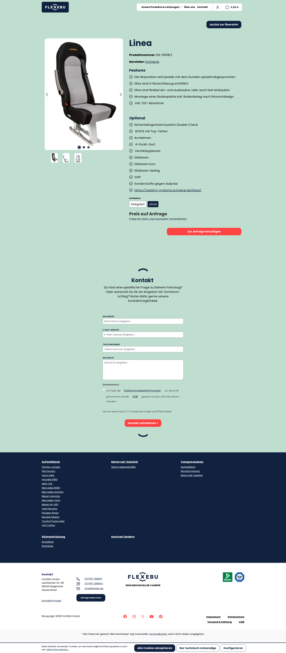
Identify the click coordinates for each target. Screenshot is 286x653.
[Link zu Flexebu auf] (125, 616)
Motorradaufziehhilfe (123, 467)
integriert (138, 204)
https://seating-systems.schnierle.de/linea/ (168, 190)
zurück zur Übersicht (224, 24)
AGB (135, 396)
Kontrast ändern (123, 537)
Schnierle (152, 62)
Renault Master (51, 517)
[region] (84, 101)
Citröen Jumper (51, 467)
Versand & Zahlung (219, 622)
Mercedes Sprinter (53, 492)
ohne (153, 204)
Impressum (213, 617)
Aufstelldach (51, 462)
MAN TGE (47, 483)
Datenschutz (236, 617)
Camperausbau (192, 462)
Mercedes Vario (51, 500)
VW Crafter (48, 525)
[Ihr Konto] (217, 7)
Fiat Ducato (48, 471)
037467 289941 (93, 579)
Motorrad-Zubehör (124, 462)
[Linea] (84, 94)
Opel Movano (49, 508)
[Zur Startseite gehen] (57, 7)
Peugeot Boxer (50, 513)
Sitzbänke (47, 546)
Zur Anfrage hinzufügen (204, 231)
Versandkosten (158, 634)
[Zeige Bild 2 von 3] (84, 147)
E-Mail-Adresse (111, 330)
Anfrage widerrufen (91, 597)
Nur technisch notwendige (197, 648)
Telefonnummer (111, 344)
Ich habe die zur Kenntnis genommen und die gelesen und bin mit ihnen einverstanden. (143, 396)
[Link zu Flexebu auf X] (142, 616)
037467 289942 (94, 583)
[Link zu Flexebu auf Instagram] (134, 616)
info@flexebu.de (94, 588)
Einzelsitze (48, 542)
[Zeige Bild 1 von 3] (79, 147)
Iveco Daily (48, 475)
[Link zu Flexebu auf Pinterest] (161, 616)
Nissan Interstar (51, 496)
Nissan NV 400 (50, 504)
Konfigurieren (233, 648)
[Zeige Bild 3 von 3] (88, 147)
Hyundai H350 (49, 479)
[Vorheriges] (47, 94)
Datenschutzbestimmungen (142, 390)
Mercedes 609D (51, 488)
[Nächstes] (121, 94)
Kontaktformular (51, 600)
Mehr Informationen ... (58, 649)
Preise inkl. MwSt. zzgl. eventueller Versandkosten (158, 219)
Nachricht (108, 358)
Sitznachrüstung (190, 471)
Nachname (109, 316)
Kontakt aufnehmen (142, 423)
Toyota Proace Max (53, 521)
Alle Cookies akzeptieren (154, 648)
